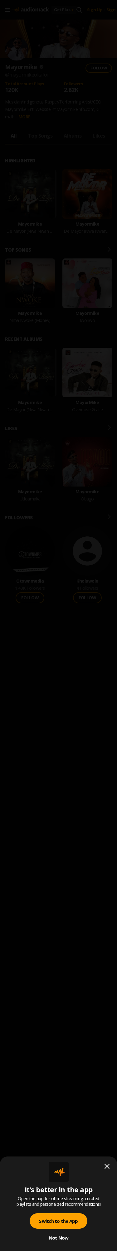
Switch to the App (58, 1221)
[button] (58, 625)
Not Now (59, 1238)
